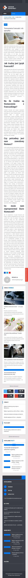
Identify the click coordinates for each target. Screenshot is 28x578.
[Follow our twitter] (5, 391)
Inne (6, 24)
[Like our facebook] (16, 391)
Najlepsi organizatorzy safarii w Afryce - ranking (13, 411)
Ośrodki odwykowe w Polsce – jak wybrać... (13, 417)
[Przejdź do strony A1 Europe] (14, 386)
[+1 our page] (16, 396)
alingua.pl (14, 202)
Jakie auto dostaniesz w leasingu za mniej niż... (13, 414)
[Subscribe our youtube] (5, 396)
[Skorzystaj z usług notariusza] (14, 437)
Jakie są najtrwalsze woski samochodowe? (13, 359)
